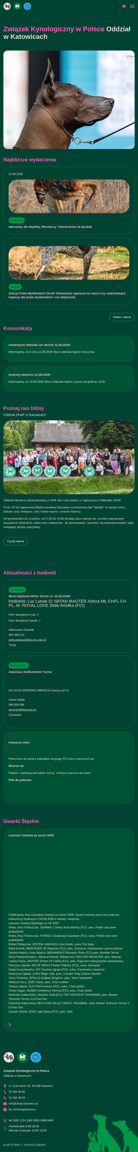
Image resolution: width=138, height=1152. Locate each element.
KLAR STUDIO (11, 1144)
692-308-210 (16, 634)
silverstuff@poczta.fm (22, 709)
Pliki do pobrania (20, 780)
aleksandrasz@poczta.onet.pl (27, 640)
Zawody (15, 287)
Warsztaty (16, 220)
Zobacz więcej (122, 317)
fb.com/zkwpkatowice (22, 1109)
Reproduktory (18, 665)
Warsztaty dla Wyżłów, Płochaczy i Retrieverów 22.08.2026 (50, 227)
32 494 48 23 (17, 1097)
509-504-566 (16, 704)
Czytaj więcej (15, 541)
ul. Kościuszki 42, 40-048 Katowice (31, 1085)
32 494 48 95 (17, 1091)
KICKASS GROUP (34, 1144)
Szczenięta (17, 589)
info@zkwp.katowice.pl (23, 1103)
